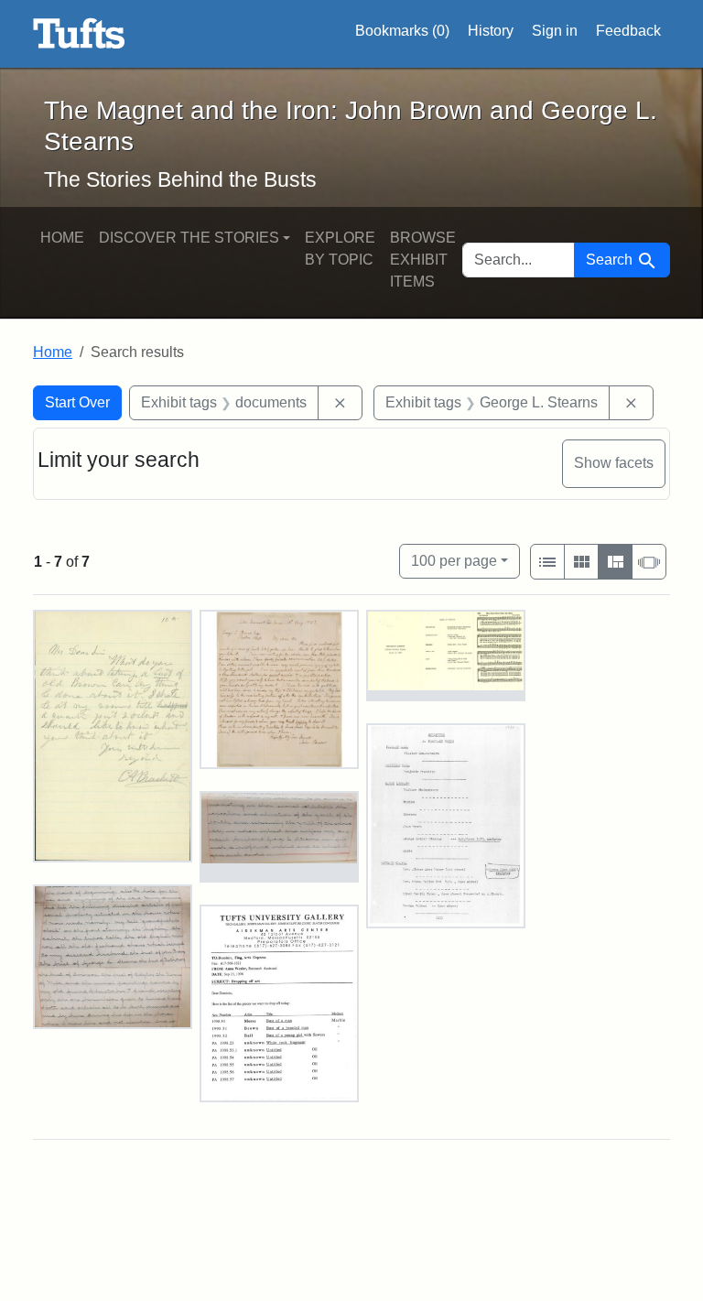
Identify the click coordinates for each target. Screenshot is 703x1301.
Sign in (555, 30)
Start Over (77, 402)
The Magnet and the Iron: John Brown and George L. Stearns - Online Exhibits (79, 33)
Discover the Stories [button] (189, 237)
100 (454, 560)
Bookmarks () (402, 30)
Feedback (628, 30)
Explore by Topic (340, 248)
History (491, 30)
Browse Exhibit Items (423, 259)
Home (62, 237)
